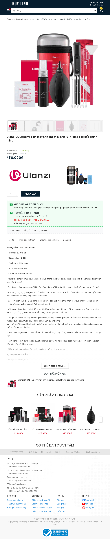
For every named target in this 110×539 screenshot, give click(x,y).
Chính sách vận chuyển (42, 507)
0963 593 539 (96, 2)
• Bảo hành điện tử (92, 452)
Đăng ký (60, 507)
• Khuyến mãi (45, 452)
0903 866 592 (22, 220)
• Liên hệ (58, 452)
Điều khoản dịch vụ (15, 500)
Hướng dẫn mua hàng (16, 507)
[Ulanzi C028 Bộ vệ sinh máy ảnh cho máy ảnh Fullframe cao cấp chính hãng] (12, 384)
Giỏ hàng (61, 511)
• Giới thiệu (32, 452)
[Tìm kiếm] (95, 10)
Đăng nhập (62, 503)
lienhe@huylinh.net (18, 484)
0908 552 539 (25, 477)
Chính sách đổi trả (40, 503)
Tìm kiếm (61, 500)
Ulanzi (23, 252)
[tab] (11, 240)
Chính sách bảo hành (41, 511)
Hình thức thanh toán (16, 503)
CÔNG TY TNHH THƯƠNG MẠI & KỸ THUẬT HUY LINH (56, 519)
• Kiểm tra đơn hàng (73, 452)
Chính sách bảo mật (41, 500)
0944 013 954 (41, 220)
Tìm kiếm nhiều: (17, 452)
